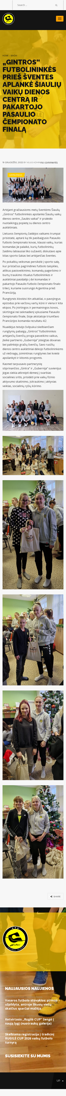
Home (5, 55)
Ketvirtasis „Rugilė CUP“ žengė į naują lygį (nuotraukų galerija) (29, 1021)
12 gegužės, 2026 (14, 1031)
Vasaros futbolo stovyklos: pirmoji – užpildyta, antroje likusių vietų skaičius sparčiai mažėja (32, 1004)
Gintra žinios (15, 175)
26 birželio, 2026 (14, 997)
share (57, 896)
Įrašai (14, 55)
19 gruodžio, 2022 (13, 162)
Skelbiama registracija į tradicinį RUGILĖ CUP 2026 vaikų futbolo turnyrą (29, 1038)
